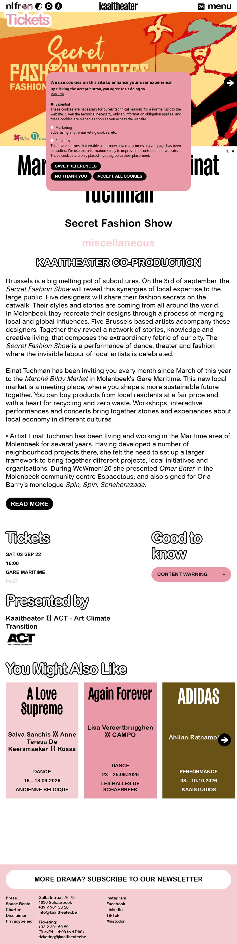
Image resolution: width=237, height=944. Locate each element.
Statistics (62, 140)
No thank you (71, 176)
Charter (13, 909)
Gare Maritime (25, 572)
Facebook (115, 903)
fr (17, 6)
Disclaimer (16, 915)
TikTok (112, 915)
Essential (62, 104)
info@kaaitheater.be (57, 912)
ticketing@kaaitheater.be (62, 936)
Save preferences (76, 166)
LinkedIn (114, 909)
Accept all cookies (119, 176)
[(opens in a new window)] (21, 639)
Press (11, 898)
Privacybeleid (19, 921)
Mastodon (115, 921)
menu (219, 6)
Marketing (63, 127)
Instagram (116, 898)
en (27, 6)
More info (57, 94)
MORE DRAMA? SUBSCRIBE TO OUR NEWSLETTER (118, 879)
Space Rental (19, 903)
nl (9, 6)
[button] (230, 83)
